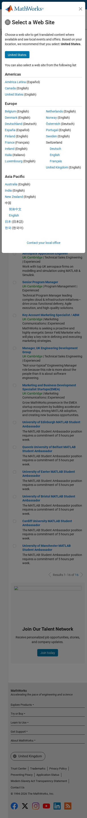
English (55, 155)
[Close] (80, 9)
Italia (8, 155)
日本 (8, 221)
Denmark (11, 117)
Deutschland (13, 124)
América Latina (15, 82)
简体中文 (15, 209)
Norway (51, 117)
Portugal (52, 130)
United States (14, 94)
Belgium (10, 111)
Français (56, 161)
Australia (11, 184)
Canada (10, 88)
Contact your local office (43, 243)
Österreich (53, 124)
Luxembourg (14, 161)
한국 (8, 228)
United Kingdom (57, 167)
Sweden (51, 136)
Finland (10, 136)
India (8, 190)
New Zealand (14, 196)
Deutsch (55, 148)
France (9, 142)
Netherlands (54, 111)
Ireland (9, 148)
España (10, 130)
